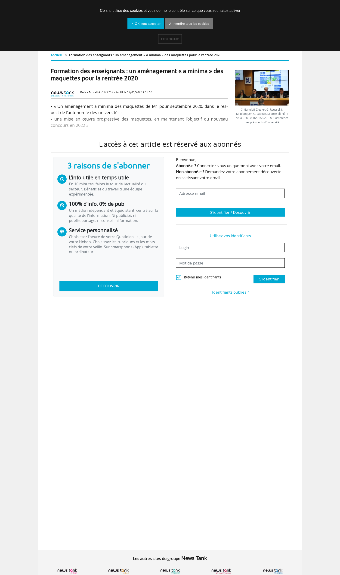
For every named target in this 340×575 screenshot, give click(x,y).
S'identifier (269, 279)
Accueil (56, 55)
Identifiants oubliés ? (230, 292)
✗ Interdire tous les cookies (189, 23)
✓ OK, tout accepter (146, 23)
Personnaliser (170, 38)
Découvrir (109, 286)
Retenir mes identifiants (202, 277)
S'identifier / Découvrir (230, 212)
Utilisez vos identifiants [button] (230, 235)
